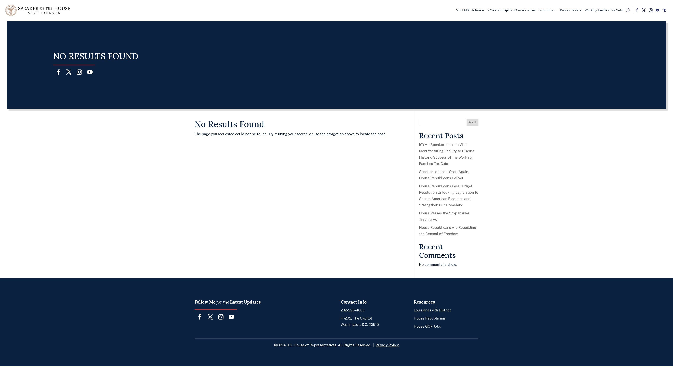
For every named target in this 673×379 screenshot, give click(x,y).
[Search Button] (628, 10)
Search (472, 122)
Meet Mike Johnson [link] (470, 10)
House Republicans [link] (430, 318)
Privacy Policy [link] (387, 345)
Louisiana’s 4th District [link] (432, 310)
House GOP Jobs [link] (427, 326)
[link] (37, 10)
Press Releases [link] (570, 10)
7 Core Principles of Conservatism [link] (512, 10)
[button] (637, 10)
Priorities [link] (546, 10)
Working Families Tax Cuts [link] (604, 10)
